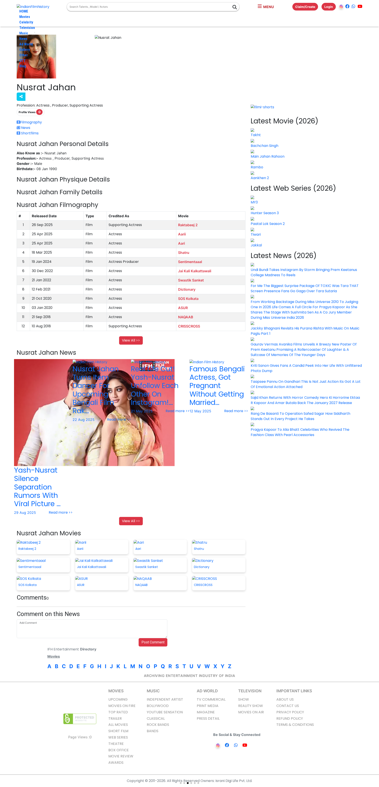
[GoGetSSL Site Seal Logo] (79, 718)
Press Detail (208, 718)
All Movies (118, 724)
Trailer (115, 718)
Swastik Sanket (191, 280)
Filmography (31, 122)
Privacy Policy (290, 712)
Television (27, 28)
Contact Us (287, 705)
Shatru (183, 252)
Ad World (26, 44)
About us (285, 699)
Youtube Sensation (165, 712)
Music (23, 33)
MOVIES (116, 691)
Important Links (294, 691)
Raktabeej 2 (188, 225)
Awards (115, 762)
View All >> (131, 340)
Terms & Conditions (295, 724)
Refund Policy (289, 718)
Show (243, 699)
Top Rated (118, 712)
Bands (152, 731)
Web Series (118, 737)
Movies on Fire (122, 705)
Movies (24, 17)
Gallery (24, 50)
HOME (23, 11)
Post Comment (152, 642)
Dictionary (186, 289)
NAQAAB (185, 317)
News (23, 39)
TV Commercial (211, 699)
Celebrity (26, 22)
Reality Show (250, 705)
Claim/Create (305, 7)
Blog (22, 66)
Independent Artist (165, 699)
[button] (266, 7)
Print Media (207, 705)
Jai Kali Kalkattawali (194, 271)
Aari (181, 243)
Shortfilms (29, 133)
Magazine (206, 712)
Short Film (118, 731)
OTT (22, 61)
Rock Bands (158, 724)
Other (23, 55)
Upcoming (118, 699)
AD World (207, 691)
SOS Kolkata (188, 298)
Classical (156, 718)
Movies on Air (251, 712)
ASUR (183, 308)
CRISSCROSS (189, 326)
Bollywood (158, 705)
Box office (118, 750)
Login (328, 7)
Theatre (116, 743)
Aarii (182, 234)
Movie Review (120, 756)
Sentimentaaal (190, 262)
